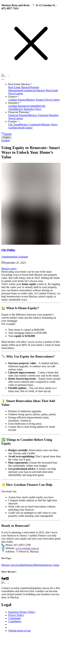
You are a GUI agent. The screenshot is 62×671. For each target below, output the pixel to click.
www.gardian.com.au (27, 548)
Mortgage (39, 564)
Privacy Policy (16, 615)
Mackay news (9, 268)
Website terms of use (19, 630)
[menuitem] (31, 140)
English (6, 137)
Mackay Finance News (38, 99)
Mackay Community (30, 124)
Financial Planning (18, 115)
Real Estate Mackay (19, 87)
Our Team (13, 124)
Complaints (14, 618)
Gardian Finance (17, 99)
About (20, 127)
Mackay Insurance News (27, 109)
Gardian (21, 564)
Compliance (14, 621)
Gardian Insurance (18, 105)
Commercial (29, 90)
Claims (32, 105)
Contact (28, 127)
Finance (29, 564)
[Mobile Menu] (2, 79)
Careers (19, 93)
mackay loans (51, 564)
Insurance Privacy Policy (21, 612)
